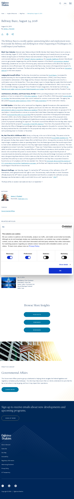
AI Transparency (6, 472)
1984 (54, 177)
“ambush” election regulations (33, 59)
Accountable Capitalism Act (59, 138)
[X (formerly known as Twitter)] (3, 486)
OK (60, 270)
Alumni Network (6, 445)
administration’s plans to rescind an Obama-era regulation (19, 110)
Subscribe (4, 449)
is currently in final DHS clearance (33, 124)
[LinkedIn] (9, 486)
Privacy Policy (34, 246)
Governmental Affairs (8, 211)
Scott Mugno (53, 75)
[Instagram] (15, 486)
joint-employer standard (61, 61)
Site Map (4, 453)
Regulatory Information (8, 460)
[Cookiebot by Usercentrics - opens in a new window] (63, 226)
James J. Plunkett (8, 29)
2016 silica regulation (30, 96)
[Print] (7, 34)
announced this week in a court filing (18, 114)
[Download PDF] (2, 34)
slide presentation (41, 101)
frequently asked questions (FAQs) (20, 101)
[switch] (28, 257)
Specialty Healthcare (52, 59)
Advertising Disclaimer (8, 464)
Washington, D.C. (23, 199)
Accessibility (5, 456)
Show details (63, 264)
